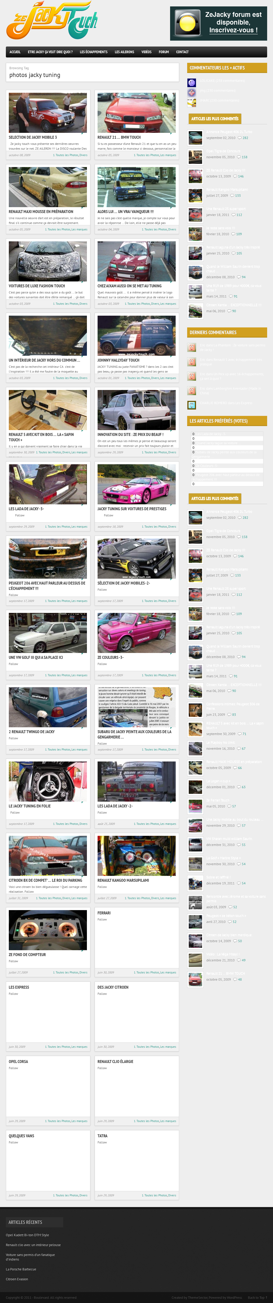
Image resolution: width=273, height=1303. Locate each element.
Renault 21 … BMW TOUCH (119, 137)
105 (239, 253)
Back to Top (256, 1297)
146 (241, 176)
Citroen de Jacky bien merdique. (229, 935)
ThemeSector (197, 1297)
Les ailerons (124, 51)
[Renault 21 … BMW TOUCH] (137, 131)
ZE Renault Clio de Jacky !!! (225, 170)
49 (244, 960)
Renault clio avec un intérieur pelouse (33, 1245)
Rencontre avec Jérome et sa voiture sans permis (236, 898)
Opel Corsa (18, 1061)
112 (239, 214)
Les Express (19, 987)
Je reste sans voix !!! (220, 228)
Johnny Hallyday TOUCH (118, 360)
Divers (83, 155)
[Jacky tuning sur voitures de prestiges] (137, 503)
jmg (203, 90)
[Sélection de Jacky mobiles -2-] (137, 577)
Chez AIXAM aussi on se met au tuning (130, 285)
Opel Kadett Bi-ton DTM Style (27, 1235)
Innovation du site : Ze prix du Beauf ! (130, 434)
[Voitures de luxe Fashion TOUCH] (48, 280)
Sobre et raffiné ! (218, 877)
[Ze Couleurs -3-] (137, 651)
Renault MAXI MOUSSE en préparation (41, 211)
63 (244, 787)
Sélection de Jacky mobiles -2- (124, 583)
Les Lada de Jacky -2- (115, 806)
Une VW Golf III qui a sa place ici (36, 657)
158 (244, 157)
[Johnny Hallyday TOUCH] (137, 354)
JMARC (204, 100)
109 (239, 234)
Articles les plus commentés (215, 118)
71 (244, 734)
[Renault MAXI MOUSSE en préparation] (48, 206)
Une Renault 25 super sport (226, 209)
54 (244, 864)
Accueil (15, 51)
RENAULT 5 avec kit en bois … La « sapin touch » (235, 725)
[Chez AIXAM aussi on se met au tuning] (137, 280)
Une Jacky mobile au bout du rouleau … (234, 819)
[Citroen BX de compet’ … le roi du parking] (48, 874)
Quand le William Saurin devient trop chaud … (233, 268)
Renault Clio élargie (115, 1061)
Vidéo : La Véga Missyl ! (223, 954)
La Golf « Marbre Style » (223, 858)
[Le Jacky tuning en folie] (48, 800)
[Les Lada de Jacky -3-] (48, 503)
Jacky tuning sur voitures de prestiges (132, 508)
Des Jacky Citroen (113, 987)
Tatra (102, 1135)
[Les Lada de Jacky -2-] (137, 800)
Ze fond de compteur (27, 954)
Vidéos (146, 51)
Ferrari (104, 912)
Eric (202, 345)
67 (244, 748)
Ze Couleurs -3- (111, 657)
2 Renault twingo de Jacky (32, 731)
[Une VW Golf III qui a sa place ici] (48, 651)
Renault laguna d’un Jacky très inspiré (233, 247)
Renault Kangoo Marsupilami (123, 880)
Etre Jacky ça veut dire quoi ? (50, 51)
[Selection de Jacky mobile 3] (48, 131)
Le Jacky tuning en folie (30, 806)
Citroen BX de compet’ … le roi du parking (45, 880)
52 (235, 907)
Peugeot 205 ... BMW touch (216, 438)
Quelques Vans (21, 1135)
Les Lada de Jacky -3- (26, 508)
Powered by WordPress (225, 1297)
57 (234, 806)
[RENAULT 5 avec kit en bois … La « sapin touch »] (48, 429)
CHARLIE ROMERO (213, 403)
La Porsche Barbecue (21, 1269)
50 (240, 941)
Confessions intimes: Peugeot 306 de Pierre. (233, 706)
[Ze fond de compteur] (48, 949)
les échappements (93, 51)
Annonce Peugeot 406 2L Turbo (229, 132)
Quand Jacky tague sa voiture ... (218, 443)
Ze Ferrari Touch (217, 800)
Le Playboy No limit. (220, 742)
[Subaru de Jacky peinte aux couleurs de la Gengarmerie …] (137, 726)
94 (244, 277)
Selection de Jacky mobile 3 (33, 137)
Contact (182, 51)
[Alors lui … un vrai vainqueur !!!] (137, 206)
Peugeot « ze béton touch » (226, 916)
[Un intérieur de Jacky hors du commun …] (48, 354)
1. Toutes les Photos (65, 155)
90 (234, 311)
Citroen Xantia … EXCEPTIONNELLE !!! (234, 305)
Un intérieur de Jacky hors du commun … (44, 360)
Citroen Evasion (17, 1279)
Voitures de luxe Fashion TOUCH (37, 285)
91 (236, 296)
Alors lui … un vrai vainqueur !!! (126, 211)
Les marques (168, 155)
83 (234, 714)
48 (240, 979)
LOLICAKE (207, 80)
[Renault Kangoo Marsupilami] (137, 874)
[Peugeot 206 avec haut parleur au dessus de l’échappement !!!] (48, 577)
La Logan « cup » (218, 781)
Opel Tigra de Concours (223, 151)
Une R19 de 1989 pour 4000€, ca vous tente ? (233, 288)
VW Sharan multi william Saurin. (229, 839)
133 (238, 195)
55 (244, 844)
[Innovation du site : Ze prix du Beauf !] (137, 429)
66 (240, 767)
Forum (164, 51)
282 (245, 138)
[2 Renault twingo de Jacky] (48, 726)
